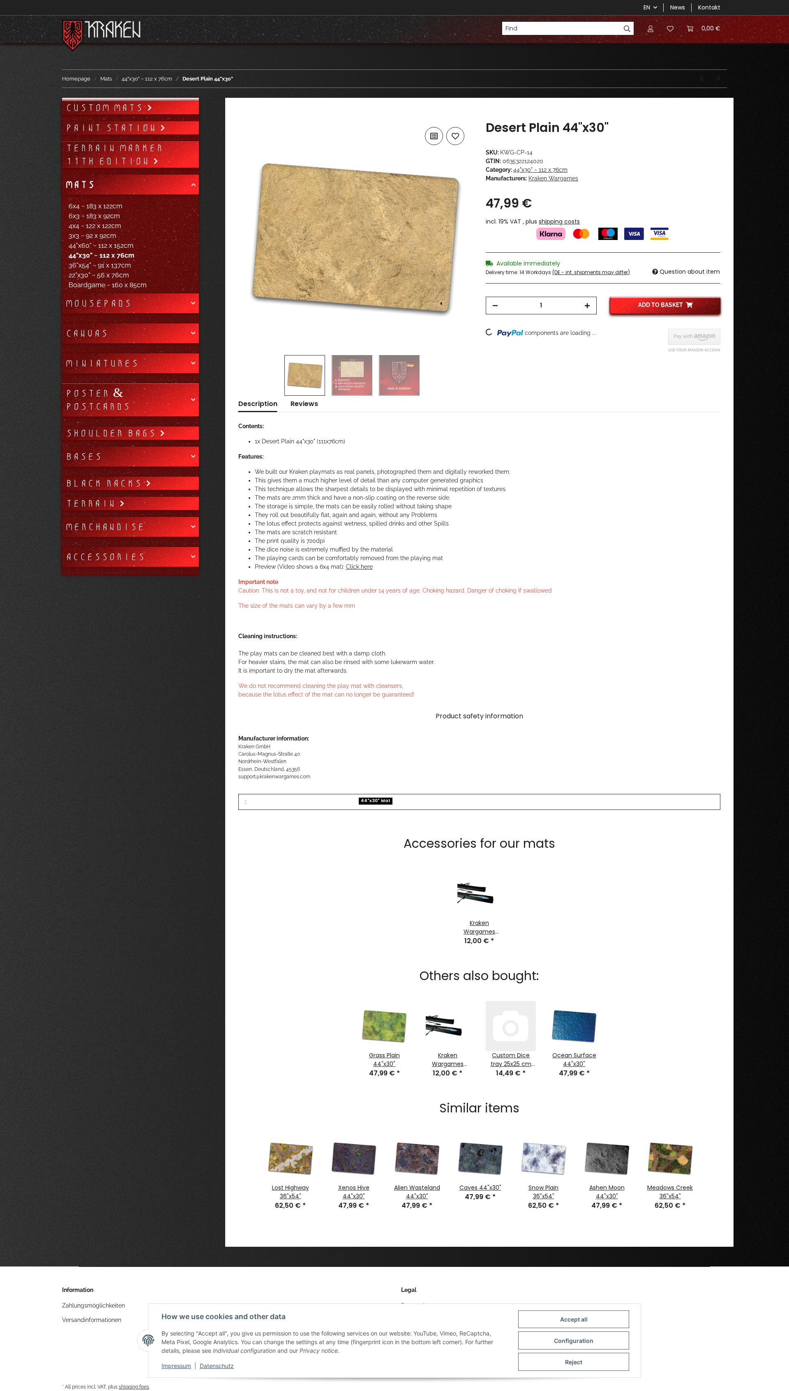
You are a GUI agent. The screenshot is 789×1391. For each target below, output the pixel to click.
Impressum (176, 1365)
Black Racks (105, 483)
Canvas (86, 333)
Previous (248, 1163)
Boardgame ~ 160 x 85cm (108, 285)
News (677, 7)
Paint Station (112, 127)
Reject (573, 1362)
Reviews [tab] (304, 403)
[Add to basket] (244, 115)
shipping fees (134, 1387)
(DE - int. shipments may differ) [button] (591, 272)
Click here (359, 566)
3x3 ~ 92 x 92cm (92, 236)
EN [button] (647, 7)
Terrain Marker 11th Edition (114, 154)
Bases (83, 456)
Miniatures (101, 363)
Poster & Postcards (97, 400)
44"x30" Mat (375, 801)
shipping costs (559, 221)
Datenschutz (217, 1365)
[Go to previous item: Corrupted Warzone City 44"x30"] (701, 79)
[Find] (627, 28)
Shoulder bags (112, 433)
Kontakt (709, 7)
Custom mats (106, 107)
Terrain (92, 503)
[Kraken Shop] (112, 30)
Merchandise (105, 526)
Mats (80, 184)
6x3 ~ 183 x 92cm (94, 216)
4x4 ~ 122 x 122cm (95, 226)
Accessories (105, 556)
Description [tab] (257, 403)
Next (710, 1163)
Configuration (573, 1340)
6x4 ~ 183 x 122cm (95, 206)
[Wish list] (670, 28)
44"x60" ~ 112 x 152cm (101, 245)
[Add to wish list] (455, 136)
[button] (650, 28)
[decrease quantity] (495, 305)
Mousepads (98, 303)
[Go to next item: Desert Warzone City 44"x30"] (718, 79)
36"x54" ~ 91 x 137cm (100, 265)
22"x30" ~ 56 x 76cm (99, 275)
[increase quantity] (587, 305)
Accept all (574, 1319)
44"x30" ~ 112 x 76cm (540, 169)
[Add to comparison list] (434, 136)
